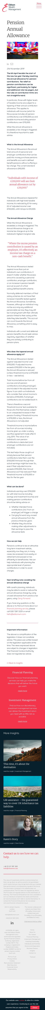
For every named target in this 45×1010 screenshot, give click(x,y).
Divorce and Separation (32, 946)
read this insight (8, 771)
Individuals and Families (32, 943)
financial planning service (17, 608)
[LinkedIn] (12, 922)
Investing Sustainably (32, 941)
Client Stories (19, 843)
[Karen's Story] (22, 816)
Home (32, 929)
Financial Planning (21, 810)
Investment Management (23, 771)
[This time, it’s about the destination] (22, 741)
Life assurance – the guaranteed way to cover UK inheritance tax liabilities (20, 803)
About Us (32, 932)
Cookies (12, 961)
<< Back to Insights (15, 663)
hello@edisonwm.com (16, 614)
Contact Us (32, 953)
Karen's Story (10, 839)
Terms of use (12, 957)
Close (35, 1007)
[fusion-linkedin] (8, 64)
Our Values (32, 934)
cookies (22, 1000)
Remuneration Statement (12, 963)
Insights (32, 950)
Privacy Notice (12, 959)
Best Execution (12, 965)
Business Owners (32, 948)
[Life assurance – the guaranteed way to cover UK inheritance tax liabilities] (22, 777)
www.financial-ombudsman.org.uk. (17, 903)
